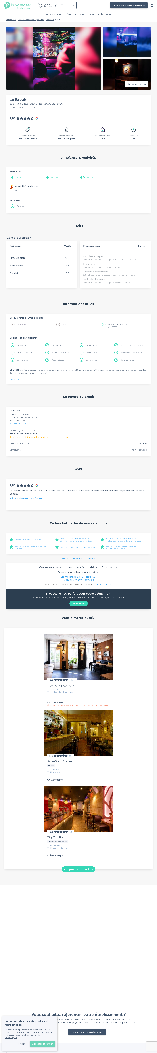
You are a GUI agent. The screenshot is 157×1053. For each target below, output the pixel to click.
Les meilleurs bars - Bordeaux (28, 540)
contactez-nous (103, 584)
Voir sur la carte (18, 423)
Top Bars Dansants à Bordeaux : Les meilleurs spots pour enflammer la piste (123, 539)
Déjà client (58, 1032)
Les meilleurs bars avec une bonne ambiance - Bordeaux (121, 547)
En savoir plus (11, 1037)
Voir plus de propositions (78, 869)
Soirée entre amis (53, 14)
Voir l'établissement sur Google (26, 498)
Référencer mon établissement (129, 5)
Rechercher (79, 603)
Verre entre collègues (75, 14)
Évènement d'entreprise (100, 14)
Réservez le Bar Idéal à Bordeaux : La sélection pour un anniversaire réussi (76, 539)
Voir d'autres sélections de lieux (78, 558)
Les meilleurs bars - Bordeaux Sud (78, 576)
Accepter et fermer (42, 1044)
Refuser (21, 1044)
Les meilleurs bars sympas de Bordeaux (77, 547)
